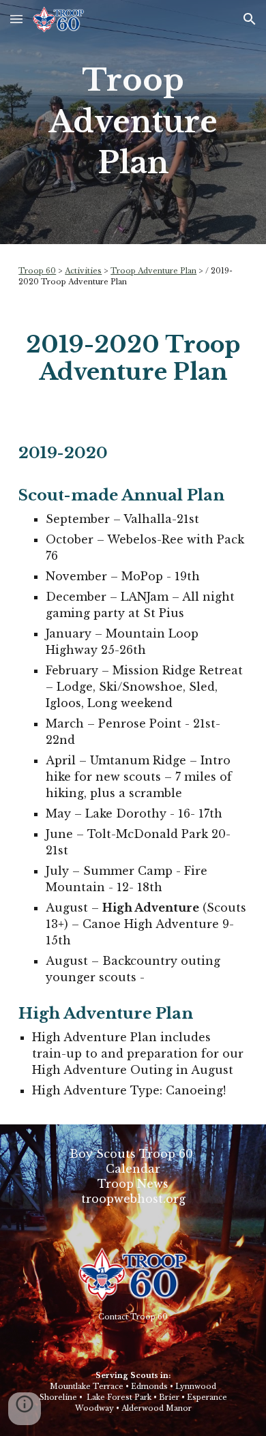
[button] (16, 19)
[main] (133, 122)
